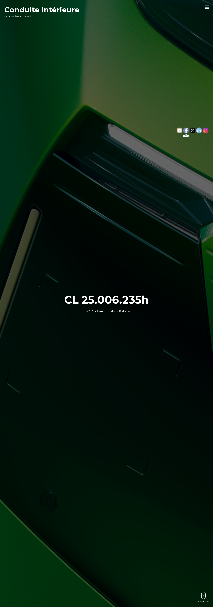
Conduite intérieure (41, 9)
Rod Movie (125, 311)
